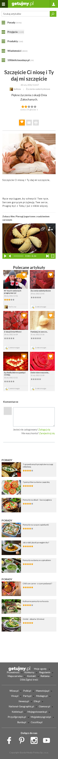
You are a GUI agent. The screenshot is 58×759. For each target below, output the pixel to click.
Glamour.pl (44, 706)
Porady (14, 22)
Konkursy (29, 672)
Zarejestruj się (47, 433)
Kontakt (31, 676)
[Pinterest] (22, 739)
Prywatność (13, 672)
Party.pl (27, 695)
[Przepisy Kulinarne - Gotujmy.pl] (22, 3)
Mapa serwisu (15, 676)
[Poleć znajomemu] (29, 123)
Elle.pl (37, 701)
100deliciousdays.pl (20, 60)
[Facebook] (10, 739)
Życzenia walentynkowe (38, 89)
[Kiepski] (22, 106)
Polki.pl (27, 690)
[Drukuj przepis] (36, 123)
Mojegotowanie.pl (37, 711)
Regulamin (44, 672)
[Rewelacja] (35, 106)
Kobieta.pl (17, 711)
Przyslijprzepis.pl (17, 716)
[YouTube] (47, 739)
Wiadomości (17, 50)
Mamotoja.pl (42, 690)
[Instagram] (35, 739)
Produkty (15, 41)
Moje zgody (40, 668)
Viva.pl (14, 695)
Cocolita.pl (36, 722)
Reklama (44, 676)
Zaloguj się (44, 429)
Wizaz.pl (14, 690)
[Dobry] (28, 106)
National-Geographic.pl (21, 706)
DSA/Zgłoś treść (29, 679)
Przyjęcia (15, 31)
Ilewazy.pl (24, 701)
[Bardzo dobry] (32, 106)
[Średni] (25, 106)
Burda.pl (21, 722)
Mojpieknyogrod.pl (41, 716)
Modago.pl (42, 695)
